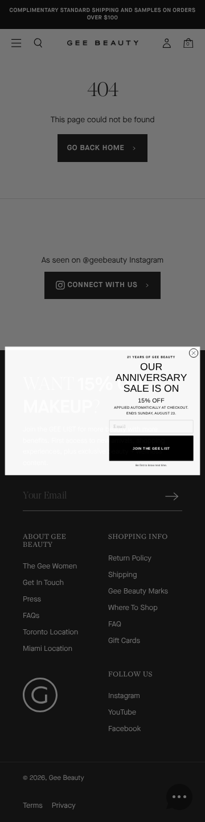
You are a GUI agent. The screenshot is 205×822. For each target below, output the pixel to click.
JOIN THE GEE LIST (151, 448)
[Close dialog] (193, 352)
